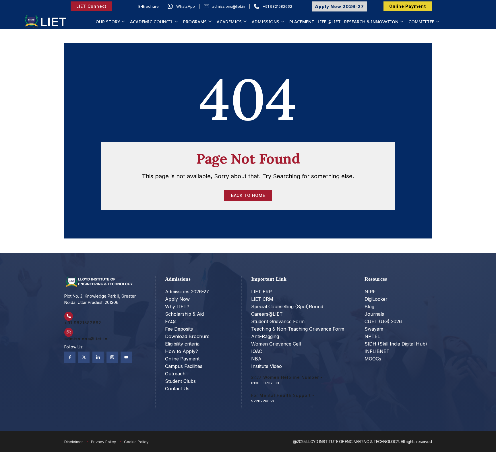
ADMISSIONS (265, 21)
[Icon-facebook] (69, 357)
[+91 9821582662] (68, 316)
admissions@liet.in (86, 338)
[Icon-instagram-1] (112, 357)
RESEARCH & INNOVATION (371, 21)
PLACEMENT (301, 21)
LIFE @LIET (329, 21)
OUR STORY (108, 21)
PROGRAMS (195, 21)
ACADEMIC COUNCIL (151, 21)
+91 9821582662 (82, 322)
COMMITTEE (421, 21)
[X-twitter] (84, 357)
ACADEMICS (229, 21)
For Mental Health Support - (283, 395)
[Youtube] (126, 357)
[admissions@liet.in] (68, 332)
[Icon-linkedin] (98, 357)
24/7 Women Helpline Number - (287, 377)
